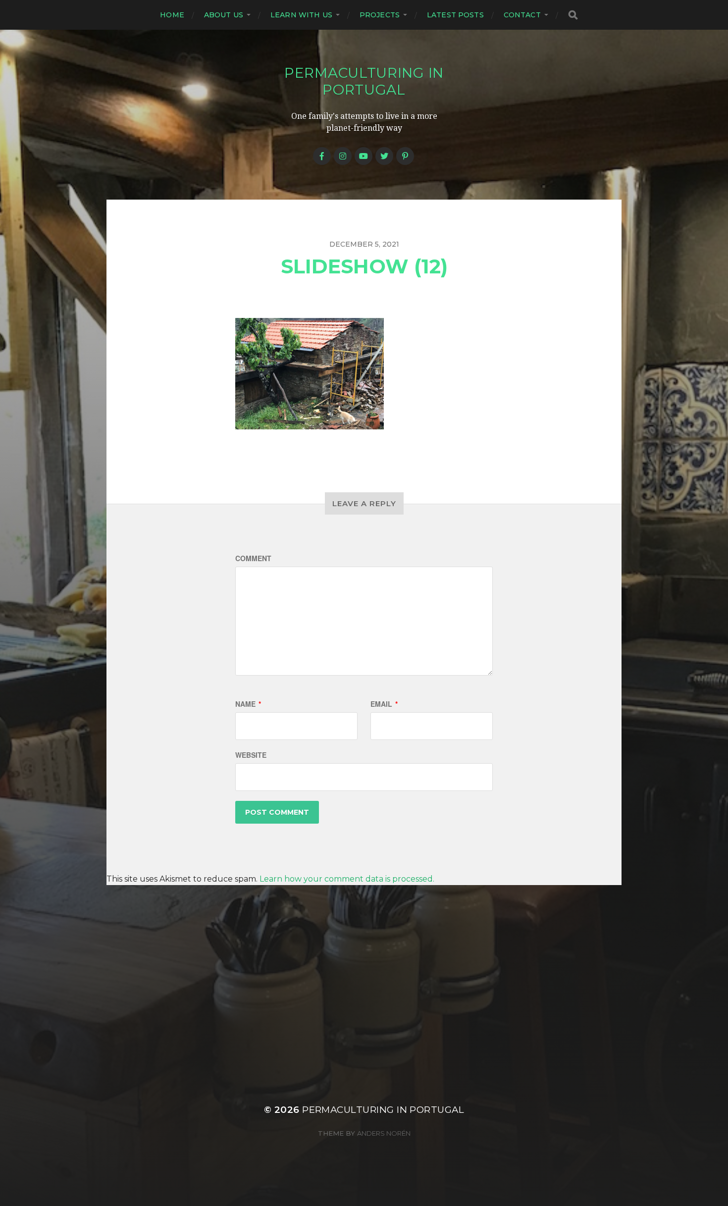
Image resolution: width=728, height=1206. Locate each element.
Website (250, 755)
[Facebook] (322, 156)
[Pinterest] (405, 156)
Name (248, 704)
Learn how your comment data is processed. (347, 879)
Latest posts (455, 14)
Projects (380, 14)
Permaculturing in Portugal (364, 81)
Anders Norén (384, 1133)
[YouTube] (363, 156)
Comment (253, 558)
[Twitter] (384, 156)
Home (172, 14)
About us (223, 14)
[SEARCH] (573, 15)
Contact (522, 14)
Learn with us (301, 14)
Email (384, 704)
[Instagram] (343, 156)
